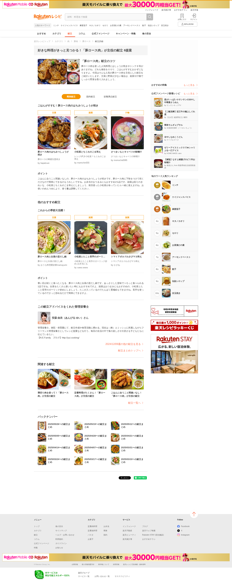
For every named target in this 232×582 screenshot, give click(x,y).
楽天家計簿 (166, 10)
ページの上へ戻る (194, 514)
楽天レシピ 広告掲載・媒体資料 (134, 564)
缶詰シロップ (153, 25)
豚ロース (86, 41)
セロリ (105, 25)
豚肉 (76, 41)
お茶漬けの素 (115, 25)
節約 (105, 535)
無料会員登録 (188, 24)
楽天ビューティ (129, 535)
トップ (37, 526)
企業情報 (75, 564)
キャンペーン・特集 (126, 33)
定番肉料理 (92, 526)
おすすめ (41, 33)
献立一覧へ (134, 402)
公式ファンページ (100, 33)
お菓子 (90, 539)
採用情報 (116, 564)
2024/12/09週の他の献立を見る (123, 344)
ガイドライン (61, 543)
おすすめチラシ (180, 10)
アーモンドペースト (131, 25)
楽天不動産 (127, 531)
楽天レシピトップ (42, 41)
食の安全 (146, 33)
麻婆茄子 (83, 25)
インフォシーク (151, 10)
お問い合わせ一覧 (102, 576)
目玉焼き (165, 25)
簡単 (105, 531)
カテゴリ (56, 33)
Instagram (185, 535)
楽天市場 (194, 10)
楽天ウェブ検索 (148, 531)
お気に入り (182, 19)
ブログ (145, 526)
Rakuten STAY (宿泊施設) (153, 535)
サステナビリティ (122, 576)
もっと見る (189, 85)
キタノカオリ (95, 25)
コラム (82, 33)
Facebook (185, 526)
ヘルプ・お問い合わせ (64, 535)
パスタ (90, 535)
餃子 (144, 25)
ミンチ (56, 25)
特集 (36, 548)
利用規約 (59, 539)
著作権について (103, 564)
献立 (70, 33)
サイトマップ (61, 531)
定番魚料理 (92, 531)
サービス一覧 (83, 576)
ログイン (193, 19)
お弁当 (106, 526)
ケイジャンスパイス (69, 25)
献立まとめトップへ (129, 350)
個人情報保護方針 (88, 564)
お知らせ (59, 548)
